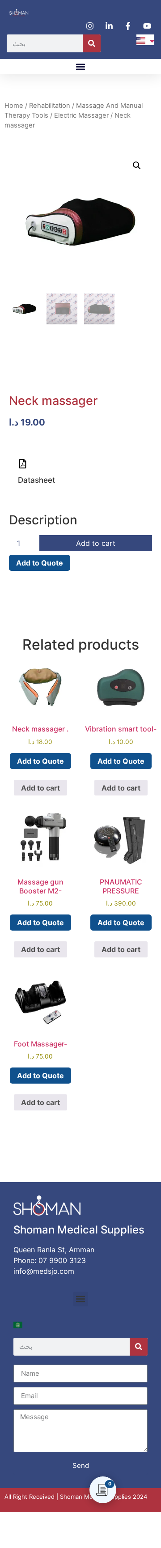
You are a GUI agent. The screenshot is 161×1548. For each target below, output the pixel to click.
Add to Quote (39, 562)
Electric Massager (81, 115)
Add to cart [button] (40, 787)
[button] (80, 66)
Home (13, 106)
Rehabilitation (49, 106)
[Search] (92, 43)
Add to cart (95, 543)
